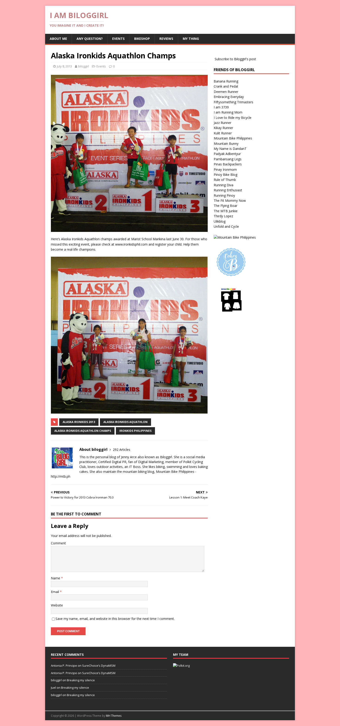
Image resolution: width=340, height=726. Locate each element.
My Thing (191, 38)
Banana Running (226, 81)
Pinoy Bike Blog (225, 174)
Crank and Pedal (226, 86)
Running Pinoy (224, 195)
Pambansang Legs (227, 159)
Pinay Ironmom (225, 169)
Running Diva (223, 185)
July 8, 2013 (64, 66)
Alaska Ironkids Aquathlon (125, 422)
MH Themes (113, 716)
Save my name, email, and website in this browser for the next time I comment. (115, 618)
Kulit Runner (223, 133)
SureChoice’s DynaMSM (98, 665)
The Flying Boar (225, 205)
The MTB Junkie (226, 211)
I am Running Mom (228, 112)
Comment (58, 543)
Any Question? (90, 38)
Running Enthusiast (228, 190)
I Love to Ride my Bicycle (232, 117)
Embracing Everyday (229, 97)
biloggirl (83, 66)
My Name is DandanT (230, 148)
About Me (58, 38)
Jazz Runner (222, 122)
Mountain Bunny (226, 143)
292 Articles (121, 449)
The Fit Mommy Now (230, 200)
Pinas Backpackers (228, 164)
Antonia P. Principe (64, 665)
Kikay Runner (223, 128)
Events (118, 38)
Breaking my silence (81, 680)
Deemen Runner (226, 91)
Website (57, 605)
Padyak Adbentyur (227, 154)
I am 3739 (221, 107)
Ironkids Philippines (135, 431)
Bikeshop (142, 38)
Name (56, 578)
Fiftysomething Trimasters (233, 102)
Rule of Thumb (225, 179)
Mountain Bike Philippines (233, 138)
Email (55, 592)
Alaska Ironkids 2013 (79, 422)
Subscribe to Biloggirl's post (235, 59)
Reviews (166, 38)
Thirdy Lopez (223, 216)
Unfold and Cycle (226, 226)
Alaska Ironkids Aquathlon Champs (82, 431)
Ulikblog (220, 221)
